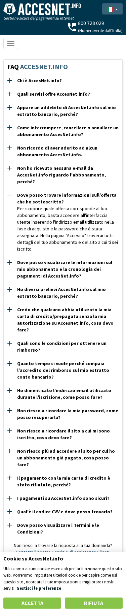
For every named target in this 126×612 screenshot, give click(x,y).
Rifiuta (93, 603)
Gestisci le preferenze (38, 588)
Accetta (32, 603)
